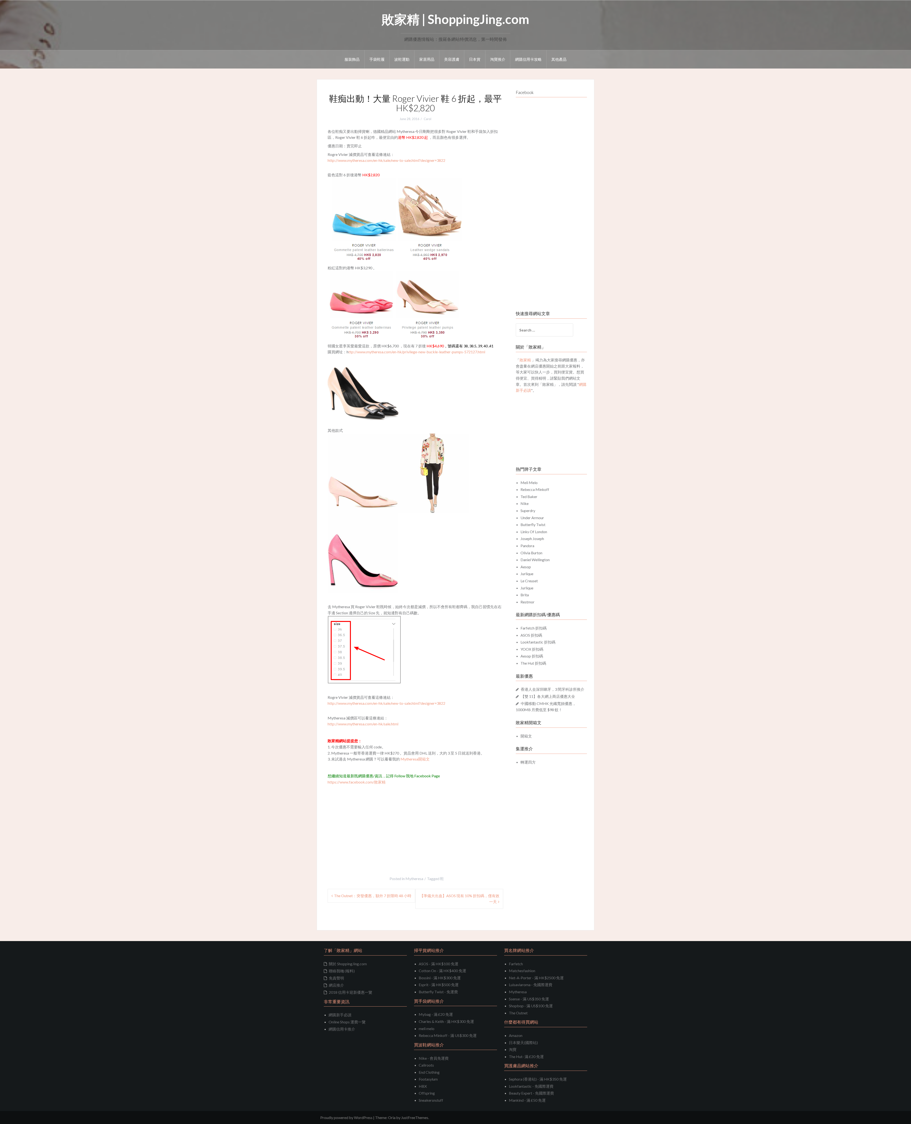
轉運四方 (528, 762)
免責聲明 (336, 978)
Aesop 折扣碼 (532, 656)
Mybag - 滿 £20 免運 (436, 1014)
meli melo (426, 1028)
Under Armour (532, 517)
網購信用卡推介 (342, 1029)
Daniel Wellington (535, 559)
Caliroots (426, 1065)
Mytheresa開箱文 (415, 759)
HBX (423, 1086)
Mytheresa (414, 878)
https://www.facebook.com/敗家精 (357, 782)
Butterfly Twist (533, 524)
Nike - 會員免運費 (434, 1058)
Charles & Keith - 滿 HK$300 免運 (446, 1021)
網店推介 (336, 985)
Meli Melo (529, 482)
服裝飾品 (352, 59)
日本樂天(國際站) (523, 1042)
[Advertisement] (367, 821)
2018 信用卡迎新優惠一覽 (350, 992)
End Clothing (429, 1072)
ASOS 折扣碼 (531, 635)
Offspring (427, 1093)
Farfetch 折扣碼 (534, 628)
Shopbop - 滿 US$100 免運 (531, 1005)
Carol (427, 119)
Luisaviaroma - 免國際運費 (530, 984)
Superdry (528, 510)
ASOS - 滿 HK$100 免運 (438, 963)
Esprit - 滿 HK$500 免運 (439, 984)
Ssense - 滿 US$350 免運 (529, 999)
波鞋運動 (401, 59)
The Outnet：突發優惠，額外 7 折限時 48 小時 (372, 895)
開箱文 (526, 736)
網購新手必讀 (340, 1014)
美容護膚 (451, 59)
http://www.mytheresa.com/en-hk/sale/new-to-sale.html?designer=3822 (386, 160)
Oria (391, 1117)
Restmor (528, 602)
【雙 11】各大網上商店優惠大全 (548, 696)
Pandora (527, 545)
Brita (525, 594)
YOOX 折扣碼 (532, 649)
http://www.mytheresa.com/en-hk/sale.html (363, 724)
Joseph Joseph (532, 538)
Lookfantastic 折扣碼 (538, 642)
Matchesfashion (522, 970)
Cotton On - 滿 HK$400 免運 (442, 970)
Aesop (526, 566)
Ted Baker (529, 496)
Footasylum (428, 1079)
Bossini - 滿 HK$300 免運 (440, 977)
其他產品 (559, 59)
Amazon (515, 1035)
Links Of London (534, 531)
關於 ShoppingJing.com (348, 963)
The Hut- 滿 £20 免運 (526, 1056)
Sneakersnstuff (431, 1100)
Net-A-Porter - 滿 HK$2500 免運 (536, 977)
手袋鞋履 (377, 59)
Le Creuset (529, 580)
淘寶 (512, 1049)
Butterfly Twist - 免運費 (438, 991)
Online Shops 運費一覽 (347, 1022)
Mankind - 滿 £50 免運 (527, 1100)
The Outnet (518, 1013)
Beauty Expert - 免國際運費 (531, 1093)
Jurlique (527, 573)
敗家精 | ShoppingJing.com (455, 19)
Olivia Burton (531, 552)
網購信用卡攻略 (528, 59)
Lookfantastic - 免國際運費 (531, 1086)
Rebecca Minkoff (535, 489)
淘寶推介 (497, 59)
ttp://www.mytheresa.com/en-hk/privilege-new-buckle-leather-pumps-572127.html (417, 352)
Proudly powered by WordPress (346, 1117)
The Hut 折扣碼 (533, 663)
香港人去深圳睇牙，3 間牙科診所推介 (552, 689)
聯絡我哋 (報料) (342, 971)
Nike (525, 503)
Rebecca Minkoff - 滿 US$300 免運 (448, 1035)
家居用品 (426, 59)
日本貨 (474, 59)
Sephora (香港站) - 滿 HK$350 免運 (538, 1079)
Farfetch (516, 963)
